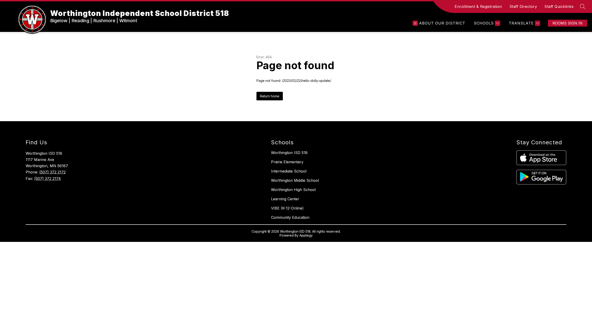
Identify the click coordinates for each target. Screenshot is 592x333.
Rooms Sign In (567, 23)
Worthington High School (293, 189)
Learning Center (285, 199)
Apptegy (306, 235)
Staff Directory (523, 6)
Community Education (290, 217)
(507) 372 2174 (47, 178)
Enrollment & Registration (478, 6)
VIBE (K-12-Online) (287, 208)
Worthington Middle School (295, 180)
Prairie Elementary (287, 162)
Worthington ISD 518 (289, 152)
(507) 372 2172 (52, 172)
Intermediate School (288, 171)
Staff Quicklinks (559, 6)
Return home (269, 96)
